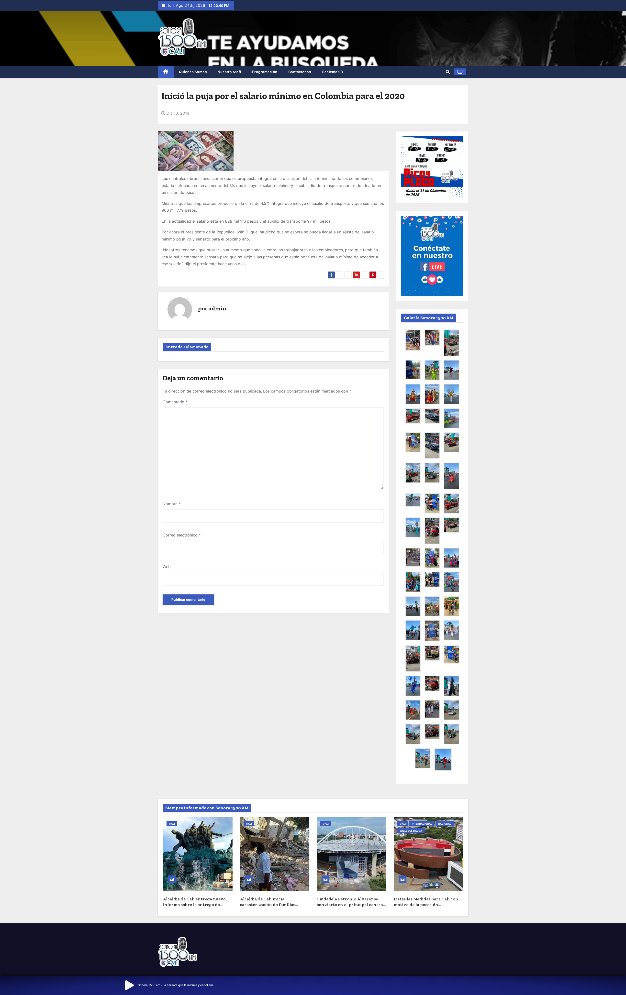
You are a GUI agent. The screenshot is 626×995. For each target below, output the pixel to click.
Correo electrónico (182, 535)
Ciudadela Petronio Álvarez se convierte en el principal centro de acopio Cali (350, 904)
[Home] (166, 72)
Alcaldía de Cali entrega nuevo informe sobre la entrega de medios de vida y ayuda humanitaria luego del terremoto (197, 907)
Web (167, 566)
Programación (265, 72)
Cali (172, 823)
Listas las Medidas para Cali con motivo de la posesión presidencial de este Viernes (426, 904)
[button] (448, 71)
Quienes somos (193, 72)
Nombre (172, 503)
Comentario (175, 401)
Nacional (444, 823)
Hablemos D (332, 72)
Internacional (422, 823)
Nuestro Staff (229, 72)
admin (217, 308)
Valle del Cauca (411, 830)
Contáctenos (299, 72)
